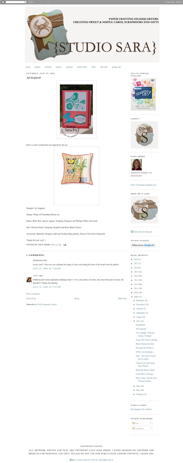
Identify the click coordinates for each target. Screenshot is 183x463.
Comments (138, 428)
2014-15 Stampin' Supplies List (143, 184)
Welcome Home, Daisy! (145, 370)
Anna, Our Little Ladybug (146, 339)
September (141, 312)
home (28, 66)
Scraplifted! (140, 324)
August (139, 317)
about (94, 66)
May (138, 390)
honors (58, 66)
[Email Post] (64, 244)
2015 (136, 271)
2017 (136, 263)
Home (76, 298)
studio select (82, 66)
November (140, 304)
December (140, 300)
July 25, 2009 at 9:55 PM (47, 287)
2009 (136, 296)
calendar (69, 66)
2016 (136, 267)
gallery (37, 66)
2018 (136, 259)
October (139, 308)
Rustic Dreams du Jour (145, 343)
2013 (136, 280)
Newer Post (31, 298)
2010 (136, 292)
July (138, 321)
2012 (136, 284)
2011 (136, 288)
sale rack (103, 66)
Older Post (122, 298)
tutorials (48, 66)
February (140, 394)
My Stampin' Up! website (141, 409)
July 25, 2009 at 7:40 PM (47, 268)
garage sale (116, 66)
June (138, 386)
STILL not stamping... (145, 351)
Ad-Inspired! (33, 77)
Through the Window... (145, 347)
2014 (136, 276)
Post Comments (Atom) (47, 304)
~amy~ (36, 275)
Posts (136, 423)
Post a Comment (33, 293)
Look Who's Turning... (145, 374)
